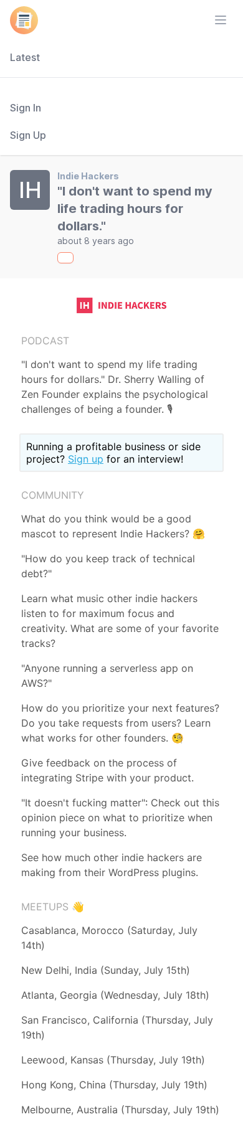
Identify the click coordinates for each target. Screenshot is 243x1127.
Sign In (25, 107)
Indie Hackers (88, 176)
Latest (25, 57)
